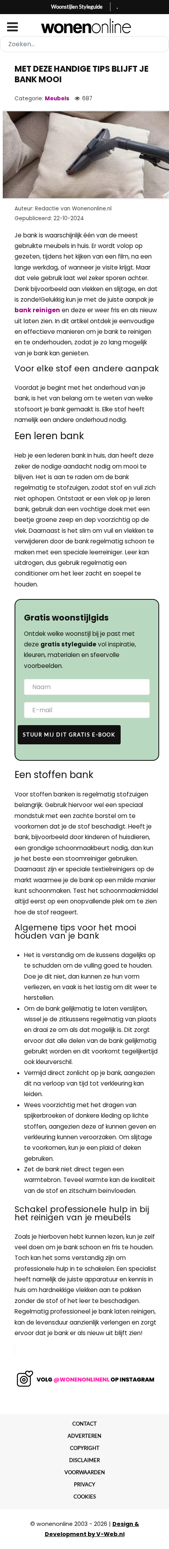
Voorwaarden (84, 1472)
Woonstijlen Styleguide (77, 7)
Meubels (57, 98)
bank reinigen (37, 310)
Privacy (84, 1484)
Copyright (84, 1448)
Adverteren (84, 1436)
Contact (84, 1424)
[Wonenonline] (84, 25)
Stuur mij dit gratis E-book (69, 734)
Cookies (84, 1496)
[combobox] (84, 44)
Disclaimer (84, 1460)
